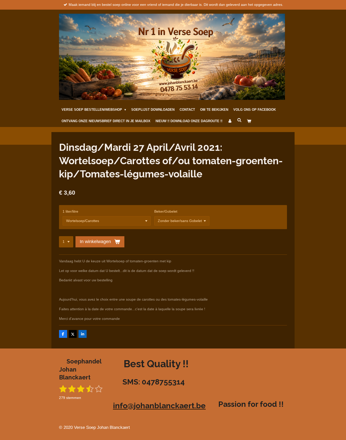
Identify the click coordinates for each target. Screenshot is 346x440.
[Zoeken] (239, 120)
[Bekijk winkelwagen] (249, 121)
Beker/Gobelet (165, 211)
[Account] (230, 121)
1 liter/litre (70, 211)
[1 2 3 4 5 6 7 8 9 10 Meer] (66, 241)
